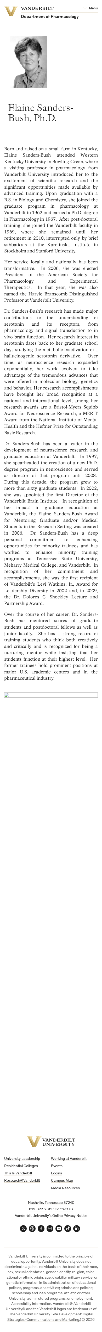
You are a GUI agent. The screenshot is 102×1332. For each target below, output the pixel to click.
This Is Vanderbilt (18, 1173)
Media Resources (65, 1188)
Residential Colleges (21, 1166)
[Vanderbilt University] (51, 1141)
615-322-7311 (40, 1209)
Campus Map (62, 1181)
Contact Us (64, 1209)
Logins (56, 1173)
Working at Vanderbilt (69, 1159)
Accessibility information (31, 1304)
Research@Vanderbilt (22, 1181)
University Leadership (22, 1159)
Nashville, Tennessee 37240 (51, 1203)
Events (57, 1166)
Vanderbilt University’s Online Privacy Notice (51, 1216)
